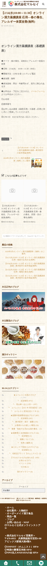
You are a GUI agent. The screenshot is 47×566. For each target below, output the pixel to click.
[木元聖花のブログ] (23, 335)
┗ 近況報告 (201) (25, 418)
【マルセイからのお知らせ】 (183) (24, 458)
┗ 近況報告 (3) (25, 450)
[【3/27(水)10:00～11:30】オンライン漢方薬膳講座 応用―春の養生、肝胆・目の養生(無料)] (35, 191)
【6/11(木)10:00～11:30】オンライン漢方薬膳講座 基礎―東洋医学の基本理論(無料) (25, 277)
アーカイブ (23, 487)
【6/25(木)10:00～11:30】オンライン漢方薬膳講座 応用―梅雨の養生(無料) (25, 271)
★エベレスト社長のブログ (25, 395)
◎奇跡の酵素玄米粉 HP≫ (18, 549)
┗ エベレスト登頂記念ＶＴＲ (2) (25, 411)
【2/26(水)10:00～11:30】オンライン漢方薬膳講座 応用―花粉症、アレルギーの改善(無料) (10, 212)
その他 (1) (25, 467)
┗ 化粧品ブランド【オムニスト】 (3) (25, 454)
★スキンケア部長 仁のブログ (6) (24, 447)
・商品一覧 (10, 516)
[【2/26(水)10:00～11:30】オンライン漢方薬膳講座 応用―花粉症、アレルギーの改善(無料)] (12, 191)
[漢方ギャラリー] (23, 369)
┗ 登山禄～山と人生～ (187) (25, 404)
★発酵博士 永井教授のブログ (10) (25, 433)
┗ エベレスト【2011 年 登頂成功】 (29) (25, 408)
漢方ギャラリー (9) (25, 472)
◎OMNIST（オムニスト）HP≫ (22, 546)
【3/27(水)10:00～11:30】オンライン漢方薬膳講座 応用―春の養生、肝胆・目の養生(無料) (33, 212)
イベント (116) (25, 463)
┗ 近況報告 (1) (25, 436)
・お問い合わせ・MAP (17, 522)
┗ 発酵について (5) (24, 439)
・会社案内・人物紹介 (16, 510)
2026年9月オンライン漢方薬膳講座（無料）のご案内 (25, 253)
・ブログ (9, 519)
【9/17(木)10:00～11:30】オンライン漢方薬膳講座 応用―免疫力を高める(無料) (25, 259)
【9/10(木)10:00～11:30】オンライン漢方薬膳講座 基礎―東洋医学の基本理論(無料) (25, 265)
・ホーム (9, 507)
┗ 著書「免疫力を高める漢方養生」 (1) (25, 429)
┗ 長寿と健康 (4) (25, 443)
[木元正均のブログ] (23, 301)
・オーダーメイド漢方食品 (19, 513)
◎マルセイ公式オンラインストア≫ (22, 526)
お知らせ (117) (25, 461)
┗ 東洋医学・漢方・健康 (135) (25, 422)
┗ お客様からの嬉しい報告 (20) (25, 425)
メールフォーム (38, 91)
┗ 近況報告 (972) (25, 401)
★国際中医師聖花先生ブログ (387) (25, 416)
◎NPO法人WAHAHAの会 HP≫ (21, 552)
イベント (5, 139)
